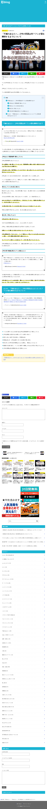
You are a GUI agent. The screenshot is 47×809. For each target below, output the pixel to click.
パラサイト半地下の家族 (8, 615)
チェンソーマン (6, 603)
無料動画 (5, 686)
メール (4, 428)
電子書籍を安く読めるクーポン (10, 734)
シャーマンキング (7, 591)
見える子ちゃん (6, 722)
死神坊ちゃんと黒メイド (8, 678)
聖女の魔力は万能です (8, 706)
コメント (4, 408)
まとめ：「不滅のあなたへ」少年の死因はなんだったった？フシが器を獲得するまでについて (24, 114)
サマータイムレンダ (7, 579)
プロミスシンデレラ (7, 622)
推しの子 (5, 658)
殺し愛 (4, 682)
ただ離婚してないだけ (8, 559)
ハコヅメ (5, 611)
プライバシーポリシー (27, 803)
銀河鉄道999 (6, 730)
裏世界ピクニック (7, 718)
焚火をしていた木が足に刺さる (17, 105)
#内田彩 (36, 299)
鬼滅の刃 (5, 742)
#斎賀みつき (12, 301)
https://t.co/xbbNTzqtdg (20, 301)
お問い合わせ (19, 803)
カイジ (4, 567)
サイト (3, 434)
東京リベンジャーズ (7, 674)
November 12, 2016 (21, 323)
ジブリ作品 (5, 595)
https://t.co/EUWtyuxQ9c (9, 137)
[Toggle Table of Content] (42, 98)
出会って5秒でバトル (7, 634)
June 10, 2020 (20, 141)
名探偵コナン (6, 642)
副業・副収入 (6, 638)
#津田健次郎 (31, 299)
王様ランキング (6, 694)
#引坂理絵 (40, 299)
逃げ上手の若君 (6, 726)
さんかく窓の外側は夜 (8, 555)
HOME (3, 799)
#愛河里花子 (6, 301)
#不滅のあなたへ (7, 263)
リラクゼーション (7, 627)
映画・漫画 (6, 666)
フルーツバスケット (7, 618)
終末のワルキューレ (7, 702)
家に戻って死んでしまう (15, 108)
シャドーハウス (6, 587)
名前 (3, 422)
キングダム (5, 571)
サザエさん (5, 575)
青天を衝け (5, 738)
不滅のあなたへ (5, 30)
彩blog (5, 2)
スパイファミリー (7, 599)
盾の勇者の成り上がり (8, 698)
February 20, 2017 (21, 266)
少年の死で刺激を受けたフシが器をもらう (19, 111)
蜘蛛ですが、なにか (7, 714)
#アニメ (10, 299)
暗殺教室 (5, 670)
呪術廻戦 (5, 646)
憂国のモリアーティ (7, 654)
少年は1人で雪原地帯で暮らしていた (18, 103)
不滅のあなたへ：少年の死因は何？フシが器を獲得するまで (21, 100)
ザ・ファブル (6, 583)
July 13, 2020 (23, 305)
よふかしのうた (6, 563)
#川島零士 (25, 299)
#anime (13, 299)
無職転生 (5, 690)
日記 (4, 662)
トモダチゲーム (6, 607)
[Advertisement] (23, 13)
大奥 (4, 650)
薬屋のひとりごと (7, 710)
